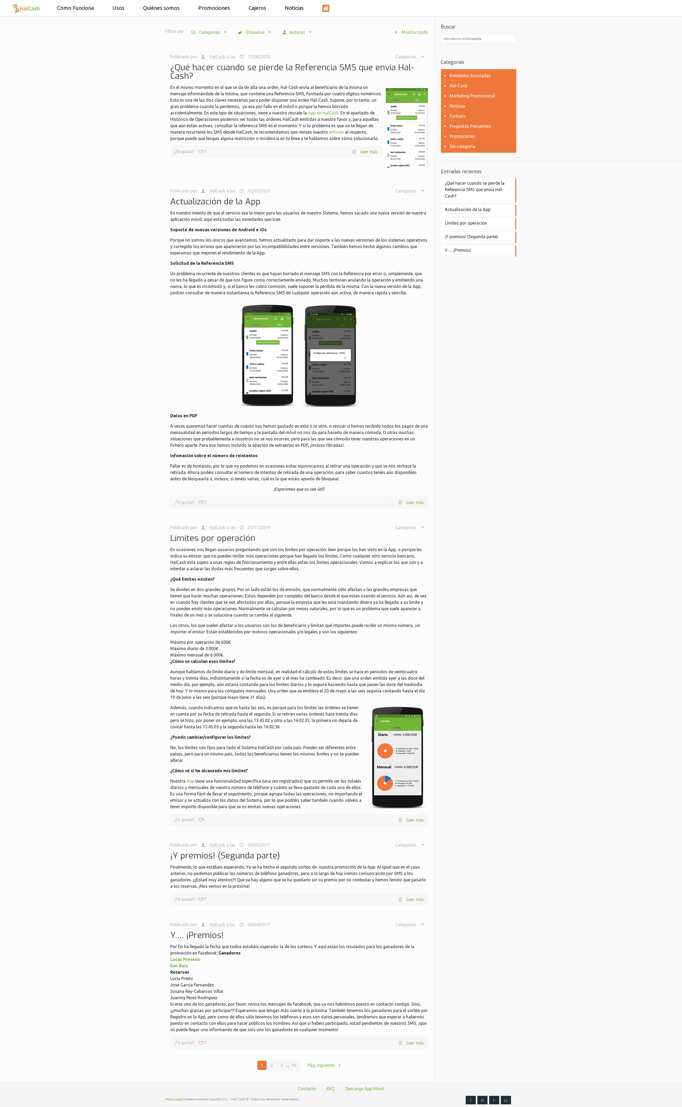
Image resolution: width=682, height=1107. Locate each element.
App (190, 781)
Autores (297, 32)
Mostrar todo (414, 32)
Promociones (462, 136)
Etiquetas (255, 32)
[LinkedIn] (506, 1100)
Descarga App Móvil (364, 1088)
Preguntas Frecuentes (470, 126)
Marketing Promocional (472, 95)
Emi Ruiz (179, 965)
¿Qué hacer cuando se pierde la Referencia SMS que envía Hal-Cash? (292, 71)
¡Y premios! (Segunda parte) (225, 855)
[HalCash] (26, 8)
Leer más (369, 151)
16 (293, 1065)
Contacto (307, 1088)
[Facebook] (471, 1100)
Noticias (458, 106)
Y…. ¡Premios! (197, 935)
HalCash (217, 56)
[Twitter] (482, 1100)
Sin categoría (462, 146)
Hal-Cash (458, 85)
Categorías (209, 32)
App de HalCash (323, 112)
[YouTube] (494, 1100)
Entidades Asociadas (470, 75)
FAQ (331, 1088)
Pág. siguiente (321, 1065)
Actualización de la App (215, 201)
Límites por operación (212, 538)
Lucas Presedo (185, 959)
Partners (458, 116)
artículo (336, 132)
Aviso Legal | (175, 1099)
